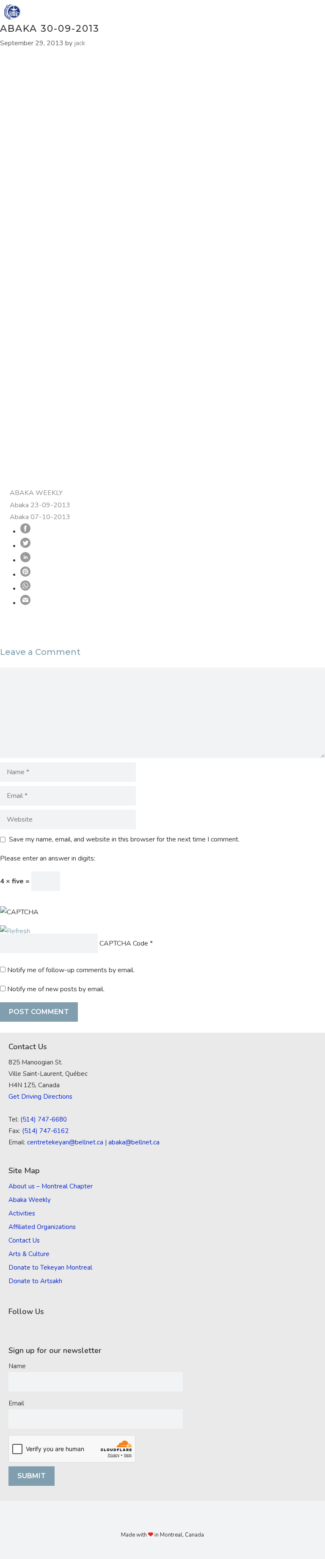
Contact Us (24, 1240)
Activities (21, 1213)
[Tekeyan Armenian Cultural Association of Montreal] (12, 12)
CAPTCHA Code (123, 943)
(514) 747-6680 (43, 1119)
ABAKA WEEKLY (36, 493)
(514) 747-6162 (45, 1131)
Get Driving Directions (40, 1096)
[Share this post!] (25, 531)
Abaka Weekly (29, 1200)
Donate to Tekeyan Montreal (50, 1267)
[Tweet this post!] (25, 545)
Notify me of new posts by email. (56, 989)
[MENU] (312, 12)
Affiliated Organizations (42, 1227)
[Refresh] (15, 931)
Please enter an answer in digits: (47, 858)
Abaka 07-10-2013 (40, 517)
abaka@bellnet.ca (134, 1142)
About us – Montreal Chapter (50, 1186)
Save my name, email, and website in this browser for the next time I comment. (124, 839)
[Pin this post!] (25, 574)
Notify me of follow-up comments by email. (71, 970)
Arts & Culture (29, 1254)
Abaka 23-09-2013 (40, 505)
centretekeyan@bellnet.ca (65, 1142)
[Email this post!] (25, 603)
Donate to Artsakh (35, 1281)
